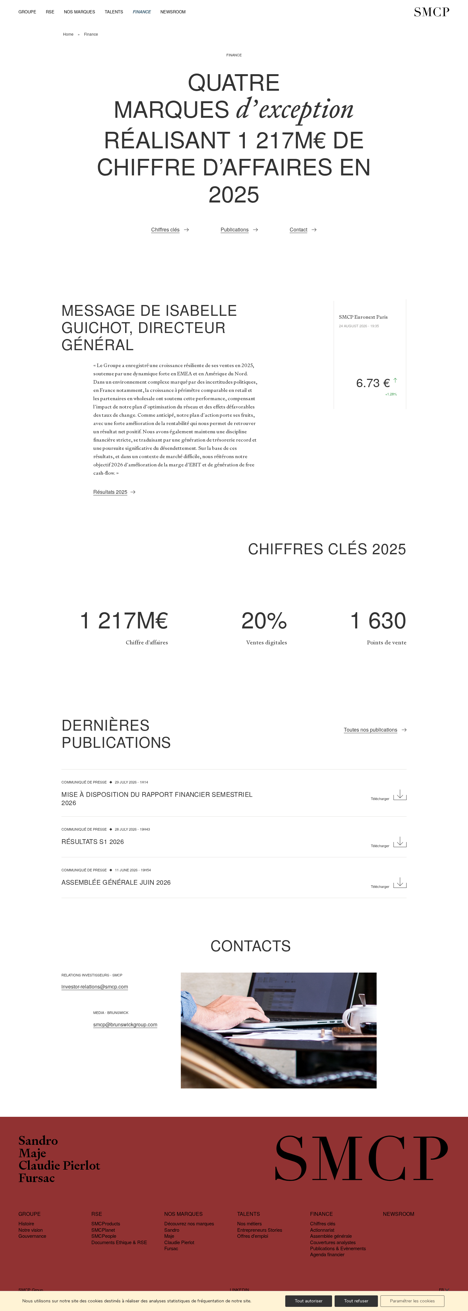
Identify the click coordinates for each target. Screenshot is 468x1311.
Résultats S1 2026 (92, 841)
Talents (114, 12)
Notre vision (30, 1229)
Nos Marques (79, 12)
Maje (32, 1154)
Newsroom (173, 12)
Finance (142, 12)
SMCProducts (105, 1223)
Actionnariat (322, 1229)
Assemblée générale (331, 1235)
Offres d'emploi (252, 1235)
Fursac (36, 1179)
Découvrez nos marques (189, 1223)
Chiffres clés (322, 1223)
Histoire (26, 1223)
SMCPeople (103, 1235)
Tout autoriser (309, 1301)
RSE (50, 12)
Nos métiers (249, 1223)
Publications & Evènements (338, 1248)
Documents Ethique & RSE (119, 1242)
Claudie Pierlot (59, 1166)
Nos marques (183, 1214)
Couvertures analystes (333, 1242)
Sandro (38, 1142)
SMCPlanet (103, 1229)
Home (68, 34)
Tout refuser (356, 1301)
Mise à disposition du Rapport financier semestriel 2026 (156, 798)
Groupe (27, 12)
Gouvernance (32, 1235)
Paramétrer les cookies (412, 1301)
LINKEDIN (239, 1290)
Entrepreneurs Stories (259, 1229)
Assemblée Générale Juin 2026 (116, 882)
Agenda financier (327, 1254)
